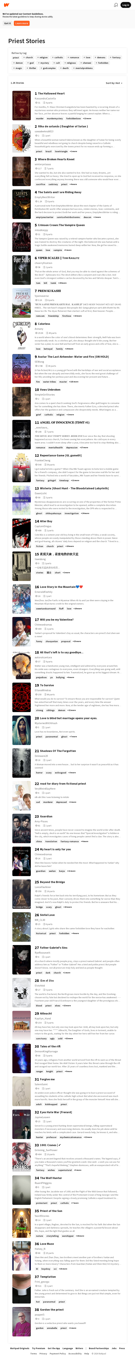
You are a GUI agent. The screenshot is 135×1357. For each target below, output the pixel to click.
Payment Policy (58, 1353)
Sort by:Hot (113, 83)
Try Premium (38, 1348)
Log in (125, 4)
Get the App (54, 1348)
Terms (33, 1353)
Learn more (21, 23)
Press (122, 1348)
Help (86, 1353)
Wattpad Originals (19, 1348)
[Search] (116, 5)
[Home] (57, 5)
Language (68, 1348)
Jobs (114, 1348)
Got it (7, 23)
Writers (79, 1348)
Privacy (43, 1353)
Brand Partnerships (99, 1348)
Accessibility (75, 1353)
